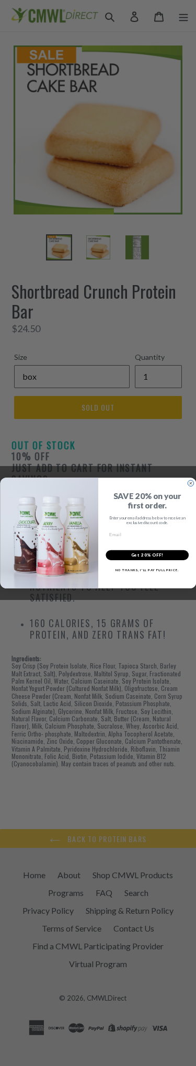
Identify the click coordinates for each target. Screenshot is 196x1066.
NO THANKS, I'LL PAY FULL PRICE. (147, 570)
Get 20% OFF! (147, 555)
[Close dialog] (191, 483)
